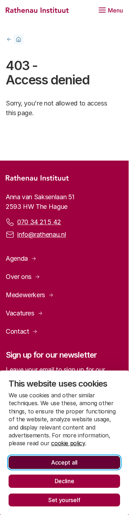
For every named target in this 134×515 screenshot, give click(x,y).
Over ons (18, 276)
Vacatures (20, 313)
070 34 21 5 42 (39, 222)
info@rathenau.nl (41, 234)
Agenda (17, 258)
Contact (17, 331)
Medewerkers (25, 295)
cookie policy (68, 443)
